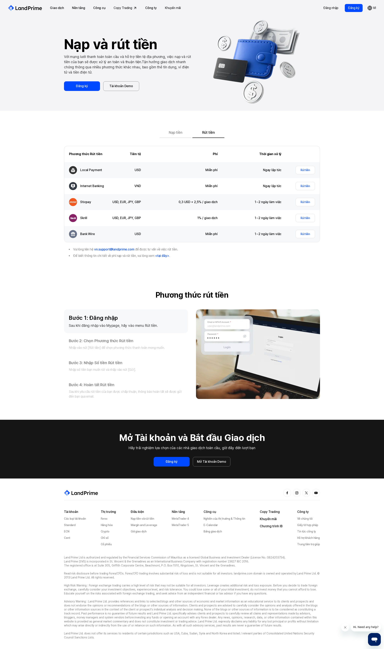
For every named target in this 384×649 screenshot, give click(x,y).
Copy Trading (123, 8)
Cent (67, 537)
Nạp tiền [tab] (175, 132)
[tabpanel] (192, 275)
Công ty (151, 8)
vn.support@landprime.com (114, 249)
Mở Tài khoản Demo (211, 462)
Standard (70, 525)
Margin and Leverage (144, 525)
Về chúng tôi (305, 518)
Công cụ (99, 8)
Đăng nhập (330, 8)
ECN (66, 531)
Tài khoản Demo (121, 86)
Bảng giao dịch (213, 531)
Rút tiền (305, 170)
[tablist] (192, 132)
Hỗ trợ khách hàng (308, 537)
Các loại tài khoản (75, 518)
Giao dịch (57, 8)
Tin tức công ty (306, 531)
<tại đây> (162, 256)
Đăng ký (353, 8)
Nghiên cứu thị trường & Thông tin (224, 518)
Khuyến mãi (173, 8)
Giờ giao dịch (139, 531)
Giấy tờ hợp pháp (307, 525)
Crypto (105, 531)
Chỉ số (105, 537)
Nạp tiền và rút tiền (142, 518)
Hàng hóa (107, 525)
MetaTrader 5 (180, 525)
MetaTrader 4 (180, 518)
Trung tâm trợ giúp (308, 544)
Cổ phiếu (106, 544)
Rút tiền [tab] (208, 132)
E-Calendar (211, 525)
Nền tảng (78, 8)
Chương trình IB (271, 526)
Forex (104, 518)
